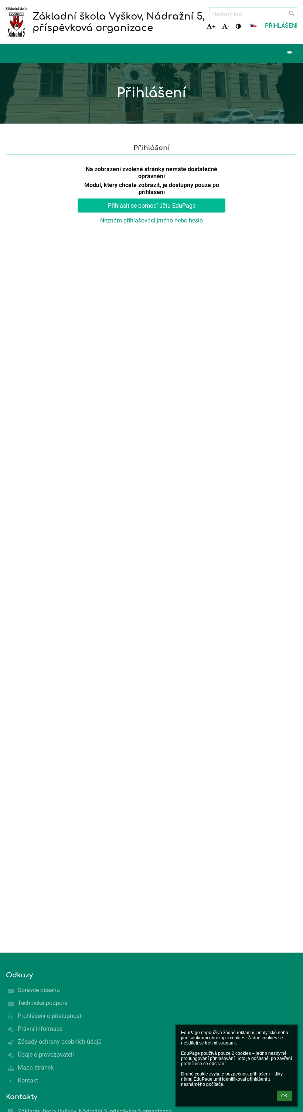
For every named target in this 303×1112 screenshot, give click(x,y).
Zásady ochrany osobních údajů (60, 1041)
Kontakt (28, 1080)
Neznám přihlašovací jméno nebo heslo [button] (151, 220)
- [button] (228, 26)
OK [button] (284, 1095)
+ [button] (213, 26)
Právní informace (40, 1028)
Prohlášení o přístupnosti (50, 1015)
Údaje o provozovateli (46, 1054)
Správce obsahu (39, 990)
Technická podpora (43, 1002)
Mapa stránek (36, 1067)
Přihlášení (281, 25)
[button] (238, 26)
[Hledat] (292, 13)
